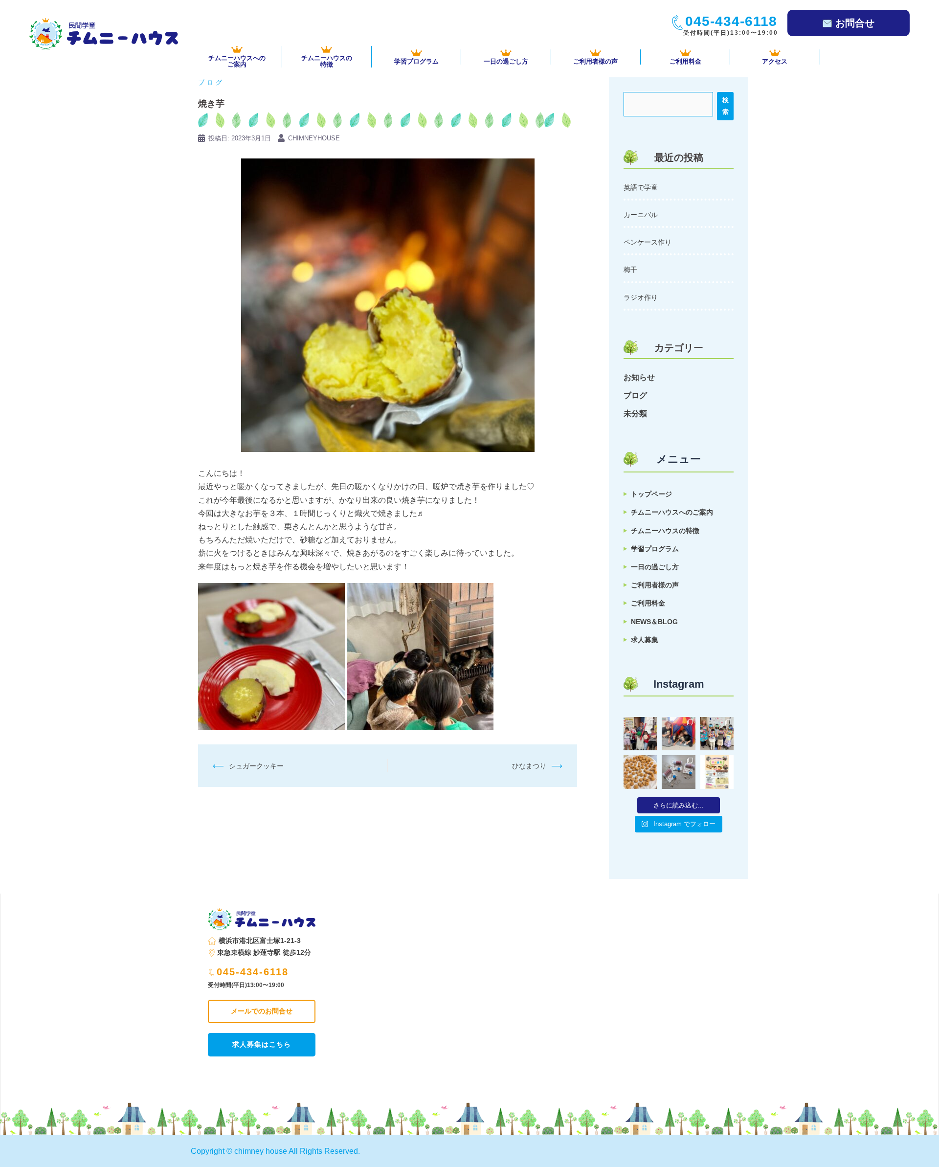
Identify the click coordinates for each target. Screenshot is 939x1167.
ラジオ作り (641, 297)
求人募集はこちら (261, 1044)
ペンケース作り (647, 242)
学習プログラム (416, 61)
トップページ (651, 494)
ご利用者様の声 (595, 61)
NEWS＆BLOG (654, 622)
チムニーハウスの (326, 60)
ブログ (211, 82)
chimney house (260, 1151)
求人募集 (644, 640)
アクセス (774, 61)
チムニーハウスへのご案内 (672, 512)
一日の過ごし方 (506, 61)
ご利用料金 (685, 61)
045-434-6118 (253, 971)
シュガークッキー (256, 766)
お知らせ (639, 377)
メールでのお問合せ (261, 1011)
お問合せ (854, 23)
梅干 (630, 269)
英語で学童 (641, 187)
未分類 (635, 413)
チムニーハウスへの (237, 60)
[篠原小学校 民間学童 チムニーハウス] (103, 33)
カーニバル (641, 215)
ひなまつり (529, 766)
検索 (725, 105)
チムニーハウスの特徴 (665, 531)
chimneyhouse (314, 138)
